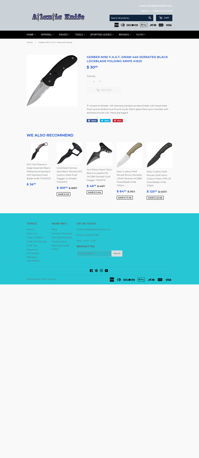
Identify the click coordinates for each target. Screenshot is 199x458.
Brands (124, 34)
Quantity (91, 76)
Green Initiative (35, 237)
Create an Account (162, 11)
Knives (63, 34)
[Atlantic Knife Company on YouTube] (106, 271)
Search (30, 229)
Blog (54, 229)
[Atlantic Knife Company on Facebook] (91, 271)
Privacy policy (59, 241)
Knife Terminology (37, 241)
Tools (79, 34)
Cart (166, 18)
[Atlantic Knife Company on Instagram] (101, 271)
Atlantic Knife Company (45, 279)
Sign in (144, 11)
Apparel (46, 34)
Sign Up (116, 253)
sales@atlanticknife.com (97, 229)
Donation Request (62, 233)
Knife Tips (32, 245)
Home (30, 34)
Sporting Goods (101, 34)
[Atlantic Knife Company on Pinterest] (96, 271)
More (140, 34)
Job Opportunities (62, 237)
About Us (32, 233)
